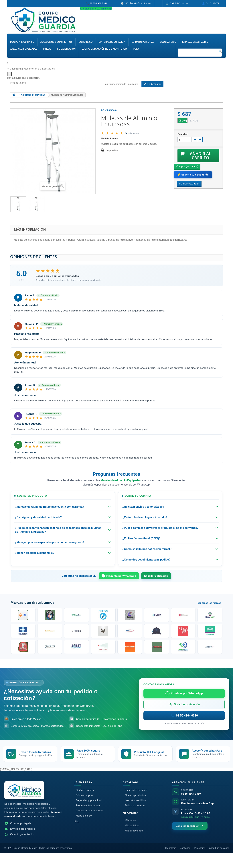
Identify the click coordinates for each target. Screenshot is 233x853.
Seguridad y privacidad (89, 800)
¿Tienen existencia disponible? (34, 552)
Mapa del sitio (84, 815)
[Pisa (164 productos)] (49, 615)
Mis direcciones (134, 830)
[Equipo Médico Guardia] (24, 790)
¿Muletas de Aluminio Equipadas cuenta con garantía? (49, 506)
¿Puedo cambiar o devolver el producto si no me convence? (160, 527)
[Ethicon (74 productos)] (103, 647)
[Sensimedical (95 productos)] (76, 631)
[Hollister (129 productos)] (183, 615)
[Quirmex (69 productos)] (183, 647)
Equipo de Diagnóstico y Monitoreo (104, 48)
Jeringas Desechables (195, 41)
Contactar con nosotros (89, 810)
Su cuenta (212, 3)
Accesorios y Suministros (56, 41)
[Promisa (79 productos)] (49, 647)
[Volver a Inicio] (13, 95)
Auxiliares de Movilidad (33, 95)
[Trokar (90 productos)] (156, 631)
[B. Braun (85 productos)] (210, 631)
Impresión (112, 150)
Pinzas (47, 48)
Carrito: (179, 3)
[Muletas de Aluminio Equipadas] (18, 204)
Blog (76, 821)
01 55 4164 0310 (191, 793)
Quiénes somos (85, 790)
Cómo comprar (84, 795)
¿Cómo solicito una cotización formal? (146, 548)
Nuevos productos (135, 795)
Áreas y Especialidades (23, 48)
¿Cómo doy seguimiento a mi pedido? (146, 559)
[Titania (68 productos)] (210, 647)
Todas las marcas (135, 805)
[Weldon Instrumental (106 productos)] (210, 615)
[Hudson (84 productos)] (23, 647)
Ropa (136, 48)
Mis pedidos (132, 825)
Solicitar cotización (156, 575)
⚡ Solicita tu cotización (193, 174)
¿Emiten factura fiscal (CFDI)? (141, 538)
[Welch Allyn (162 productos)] (76, 615)
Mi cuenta (130, 820)
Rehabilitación (66, 48)
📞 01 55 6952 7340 (96, 3)
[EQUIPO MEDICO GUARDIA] (43, 20)
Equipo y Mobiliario (22, 41)
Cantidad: (182, 134)
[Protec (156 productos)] (103, 615)
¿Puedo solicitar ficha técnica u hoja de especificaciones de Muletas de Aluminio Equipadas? (58, 529)
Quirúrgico (85, 41)
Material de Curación (112, 41)
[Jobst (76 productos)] (76, 647)
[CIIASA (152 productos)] (129, 615)
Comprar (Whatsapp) (187, 166)
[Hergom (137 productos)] (156, 615)
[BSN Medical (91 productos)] (129, 631)
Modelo (105, 138)
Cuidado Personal (142, 41)
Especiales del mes (136, 790)
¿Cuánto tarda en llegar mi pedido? (144, 517)
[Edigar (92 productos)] (103, 631)
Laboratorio (168, 41)
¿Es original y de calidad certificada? (38, 517)
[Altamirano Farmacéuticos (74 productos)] (129, 647)
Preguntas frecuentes (88, 805)
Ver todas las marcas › (210, 603)
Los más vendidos (135, 800)
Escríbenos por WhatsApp (197, 803)
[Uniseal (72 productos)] (156, 647)
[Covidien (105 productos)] (23, 631)
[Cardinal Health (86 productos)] (183, 631)
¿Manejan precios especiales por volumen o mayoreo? (49, 542)
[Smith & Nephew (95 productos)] (49, 631)
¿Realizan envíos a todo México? (143, 506)
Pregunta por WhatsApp (121, 575)
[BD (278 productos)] (23, 615)
